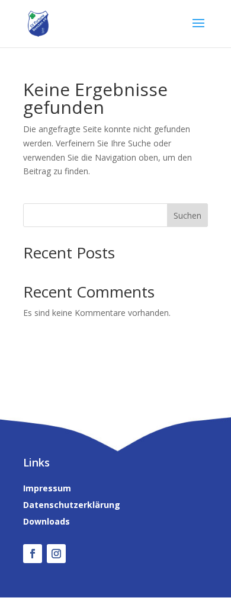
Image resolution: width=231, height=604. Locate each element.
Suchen (187, 215)
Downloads (46, 521)
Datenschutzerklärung (71, 504)
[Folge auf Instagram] (56, 553)
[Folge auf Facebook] (32, 553)
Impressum (47, 488)
